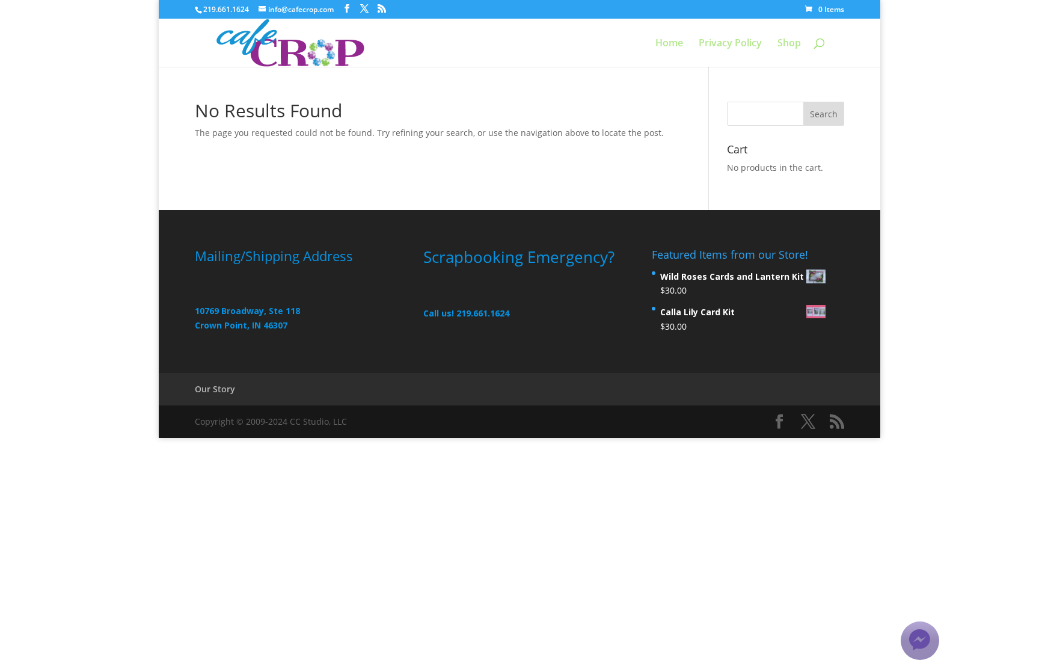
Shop (789, 44)
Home (669, 44)
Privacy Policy (730, 44)
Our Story (215, 389)
